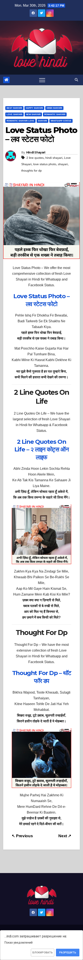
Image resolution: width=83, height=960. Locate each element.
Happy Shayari (34, 108)
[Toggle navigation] (42, 80)
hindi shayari (53, 157)
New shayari (33, 114)
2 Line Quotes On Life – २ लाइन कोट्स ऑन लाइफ (41, 449)
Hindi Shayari (54, 108)
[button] (76, 80)
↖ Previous (22, 836)
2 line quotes (35, 157)
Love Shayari (14, 114)
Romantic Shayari (54, 114)
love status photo (44, 164)
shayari (63, 164)
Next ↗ (64, 836)
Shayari (42, 121)
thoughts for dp (31, 170)
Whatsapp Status (61, 121)
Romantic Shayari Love (20, 121)
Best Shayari (14, 108)
